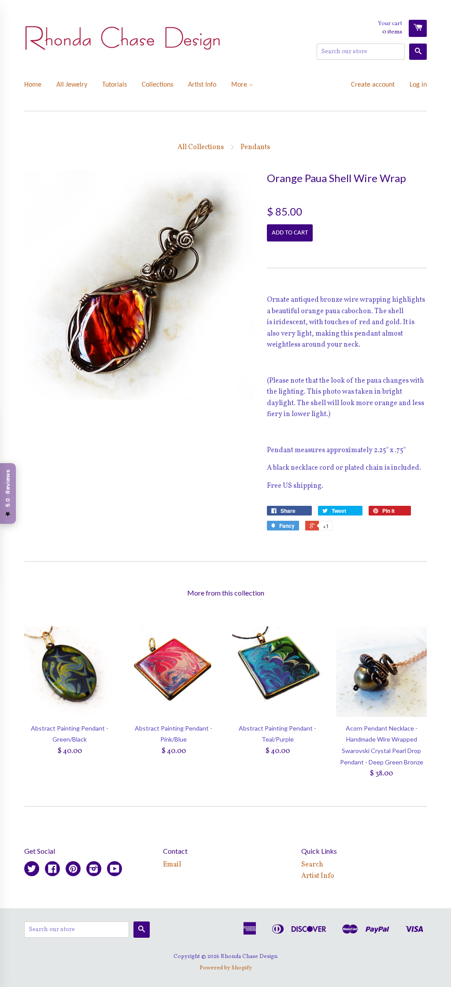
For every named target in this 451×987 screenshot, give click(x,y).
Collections (157, 84)
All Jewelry (71, 84)
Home (32, 84)
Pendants (255, 147)
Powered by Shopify (226, 968)
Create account (373, 84)
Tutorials (114, 84)
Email (172, 865)
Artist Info (202, 84)
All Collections (200, 147)
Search (312, 865)
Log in (418, 84)
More (240, 84)
